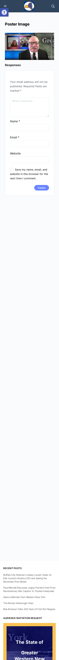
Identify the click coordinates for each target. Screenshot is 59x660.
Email (14, 137)
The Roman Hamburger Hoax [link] (18, 603)
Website (15, 153)
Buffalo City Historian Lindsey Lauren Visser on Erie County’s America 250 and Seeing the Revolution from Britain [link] (27, 578)
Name (15, 121)
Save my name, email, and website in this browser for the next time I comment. (29, 174)
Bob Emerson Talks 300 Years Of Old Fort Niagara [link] (29, 609)
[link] (4, 12)
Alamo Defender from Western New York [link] (24, 597)
